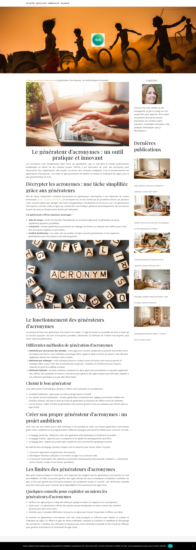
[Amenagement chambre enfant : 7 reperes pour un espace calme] (152, 317)
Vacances (65, 3)
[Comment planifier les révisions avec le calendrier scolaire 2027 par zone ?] (152, 243)
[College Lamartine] (98, 40)
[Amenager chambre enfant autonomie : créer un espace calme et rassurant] (152, 279)
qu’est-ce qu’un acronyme (49, 199)
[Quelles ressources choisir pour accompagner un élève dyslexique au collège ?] (152, 206)
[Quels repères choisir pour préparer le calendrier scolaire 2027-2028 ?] (152, 168)
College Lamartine (34, 80)
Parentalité (53, 3)
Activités (30, 3)
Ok (170, 546)
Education (41, 3)
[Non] (192, 546)
